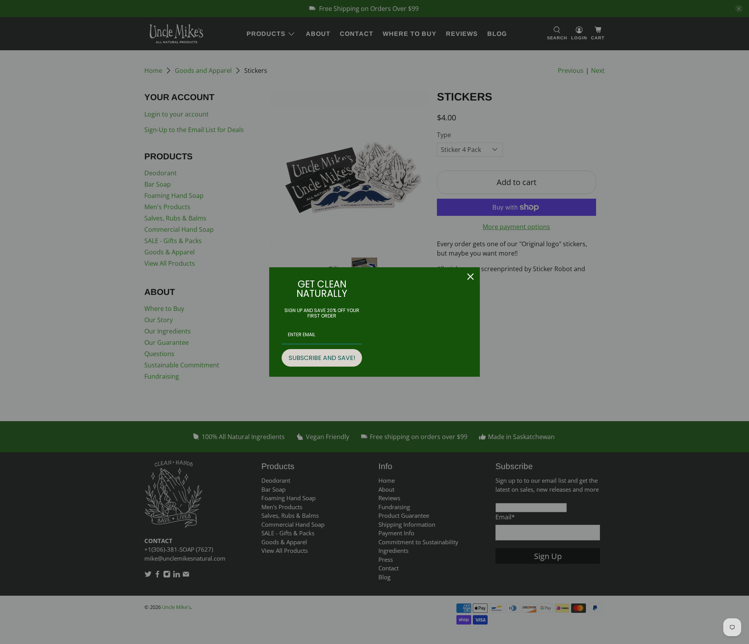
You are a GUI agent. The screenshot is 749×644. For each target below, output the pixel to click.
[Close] (470, 276)
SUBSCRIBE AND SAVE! (322, 357)
